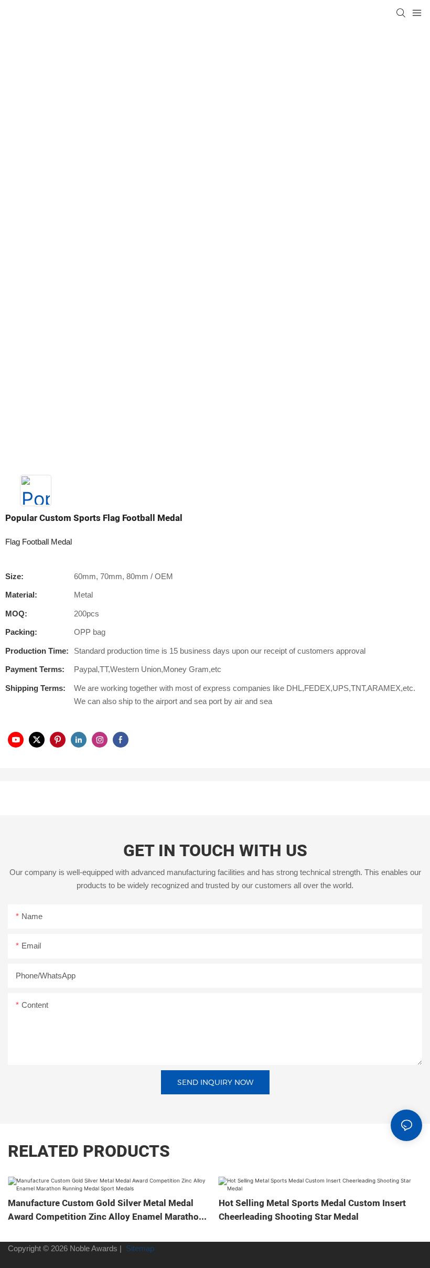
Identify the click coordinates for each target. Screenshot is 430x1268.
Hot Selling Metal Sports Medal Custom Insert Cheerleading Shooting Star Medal (312, 1210)
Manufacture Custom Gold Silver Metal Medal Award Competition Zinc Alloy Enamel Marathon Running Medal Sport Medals (106, 1210)
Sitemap (139, 1248)
